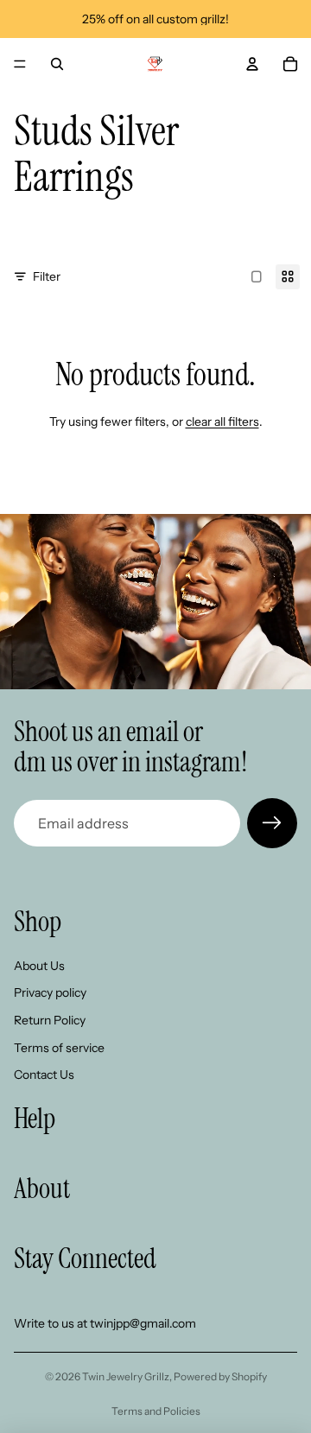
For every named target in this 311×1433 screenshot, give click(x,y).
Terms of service (59, 1047)
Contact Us (44, 1074)
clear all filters (222, 421)
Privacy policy (50, 992)
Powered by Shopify (220, 1376)
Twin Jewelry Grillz (125, 1376)
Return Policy (50, 1020)
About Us (39, 965)
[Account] (252, 64)
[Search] (57, 64)
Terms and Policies (155, 1410)
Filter (46, 276)
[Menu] (20, 64)
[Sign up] (272, 823)
